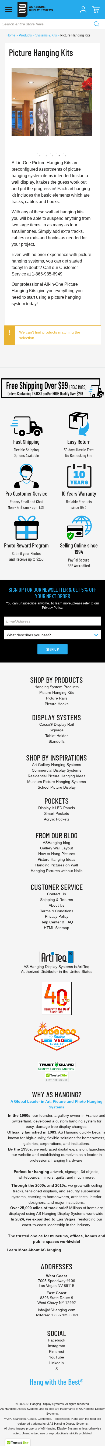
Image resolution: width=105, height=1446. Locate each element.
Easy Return (78, 441)
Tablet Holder (56, 736)
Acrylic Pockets (56, 819)
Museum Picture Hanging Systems (56, 781)
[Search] (96, 24)
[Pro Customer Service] (26, 475)
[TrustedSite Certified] (56, 1077)
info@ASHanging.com (56, 1310)
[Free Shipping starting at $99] (52, 388)
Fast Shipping (26, 441)
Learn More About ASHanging (34, 1250)
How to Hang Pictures (56, 854)
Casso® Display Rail (56, 724)
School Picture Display (57, 787)
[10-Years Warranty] (79, 475)
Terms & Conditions (56, 911)
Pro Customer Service (26, 493)
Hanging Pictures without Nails (56, 871)
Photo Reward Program (26, 545)
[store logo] (35, 9)
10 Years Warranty (79, 493)
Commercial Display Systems (56, 770)
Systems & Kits (46, 35)
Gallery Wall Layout (56, 848)
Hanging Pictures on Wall (56, 865)
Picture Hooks (56, 704)
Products (26, 35)
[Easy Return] (79, 423)
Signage (57, 730)
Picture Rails (56, 698)
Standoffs (56, 741)
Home (11, 35)
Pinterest (56, 1351)
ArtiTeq (83, 966)
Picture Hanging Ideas (56, 859)
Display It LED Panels (56, 808)
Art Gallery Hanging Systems (56, 764)
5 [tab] (63, 153)
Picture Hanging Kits (56, 692)
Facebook (56, 1340)
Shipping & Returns (56, 899)
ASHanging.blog (56, 842)
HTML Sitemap (56, 928)
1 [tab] (37, 153)
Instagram (56, 1346)
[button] (83, 9)
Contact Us (56, 894)
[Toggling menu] (8, 9)
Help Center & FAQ (56, 922)
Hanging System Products (56, 687)
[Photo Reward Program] (26, 527)
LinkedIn (56, 1363)
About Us (56, 905)
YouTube (56, 1357)
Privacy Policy (52, 608)
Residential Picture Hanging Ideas (56, 776)
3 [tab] (50, 153)
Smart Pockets (56, 813)
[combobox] (52, 24)
